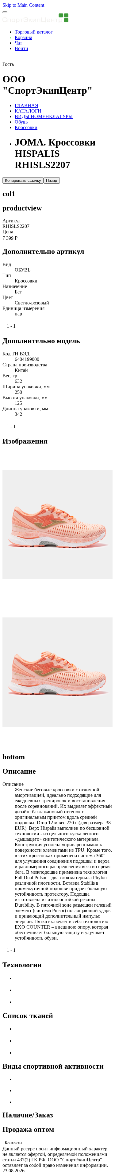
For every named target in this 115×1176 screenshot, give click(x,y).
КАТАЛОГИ (28, 110)
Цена (7, 231)
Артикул (11, 220)
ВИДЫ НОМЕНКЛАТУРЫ (44, 116)
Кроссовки (26, 127)
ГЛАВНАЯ (26, 105)
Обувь (21, 121)
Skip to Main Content (23, 5)
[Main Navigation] (4, 12)
